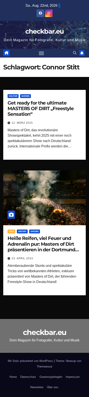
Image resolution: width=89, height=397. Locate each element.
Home (13, 376)
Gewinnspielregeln (51, 376)
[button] (74, 53)
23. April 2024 (22, 258)
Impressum (73, 376)
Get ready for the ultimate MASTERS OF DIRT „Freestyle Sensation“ (40, 108)
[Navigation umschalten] (41, 53)
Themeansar (44, 366)
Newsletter (36, 387)
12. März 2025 (22, 122)
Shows (25, 96)
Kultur (13, 96)
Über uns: (53, 387)
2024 (11, 231)
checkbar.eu (44, 31)
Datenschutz (28, 376)
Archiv (22, 231)
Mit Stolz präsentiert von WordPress (31, 361)
